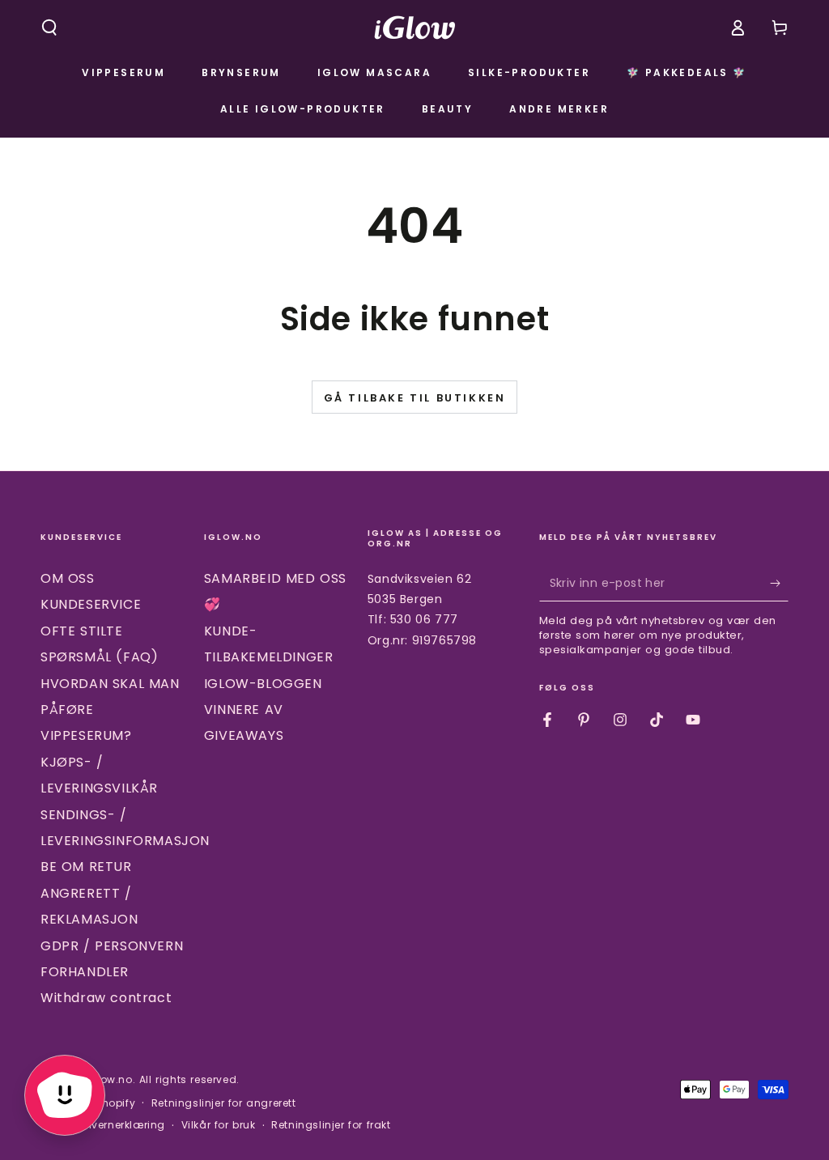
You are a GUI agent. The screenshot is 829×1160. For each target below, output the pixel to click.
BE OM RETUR (86, 866)
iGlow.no (109, 1079)
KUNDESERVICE (90, 604)
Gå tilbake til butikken (415, 398)
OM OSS (67, 578)
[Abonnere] (779, 583)
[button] (49, 27)
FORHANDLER (84, 971)
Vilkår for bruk (218, 1125)
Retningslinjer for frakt (330, 1125)
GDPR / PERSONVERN (111, 946)
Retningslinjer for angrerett (223, 1103)
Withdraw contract (106, 997)
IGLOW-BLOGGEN (263, 683)
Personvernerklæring (111, 1125)
